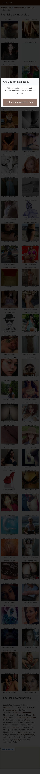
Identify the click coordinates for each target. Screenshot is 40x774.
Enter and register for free (20, 102)
